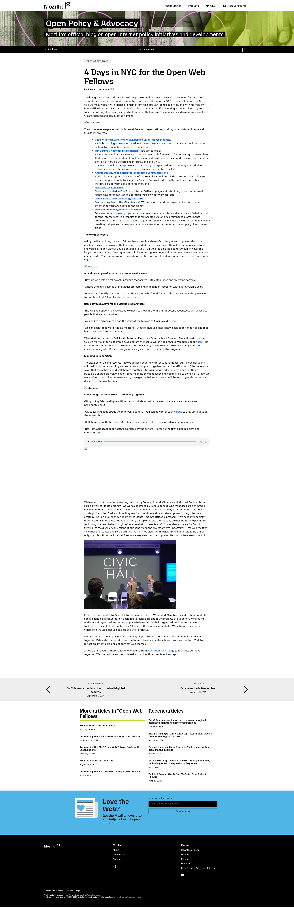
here (200, 341)
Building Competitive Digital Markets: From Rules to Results (178, 775)
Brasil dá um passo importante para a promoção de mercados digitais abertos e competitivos (178, 721)
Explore (52, 49)
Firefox (185, 845)
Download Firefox (190, 850)
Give (213, 5)
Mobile (184, 859)
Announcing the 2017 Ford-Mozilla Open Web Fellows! (110, 736)
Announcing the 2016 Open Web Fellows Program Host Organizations (111, 748)
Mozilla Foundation (93, 895)
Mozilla (57, 5)
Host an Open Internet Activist (97, 725)
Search (245, 49)
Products (193, 6)
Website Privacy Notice (53, 891)
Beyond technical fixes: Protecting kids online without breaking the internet (180, 748)
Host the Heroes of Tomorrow (96, 760)
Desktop (185, 854)
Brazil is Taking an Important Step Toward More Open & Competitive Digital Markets (180, 735)
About (116, 850)
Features (185, 863)
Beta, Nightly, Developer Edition (198, 868)
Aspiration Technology (160, 650)
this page (176, 411)
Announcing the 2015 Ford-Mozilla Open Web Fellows (110, 771)
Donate (117, 859)
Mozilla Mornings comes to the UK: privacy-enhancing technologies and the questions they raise (179, 762)
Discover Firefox (237, 5)
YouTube (182, 875)
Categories (148, 49)
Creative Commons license (130, 897)
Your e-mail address (160, 798)
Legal (78, 891)
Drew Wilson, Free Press (109, 187)
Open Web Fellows (97, 61)
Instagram (114, 866)
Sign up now (182, 811)
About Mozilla (173, 6)
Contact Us (119, 854)
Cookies (70, 891)
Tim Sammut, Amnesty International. (117, 150)
